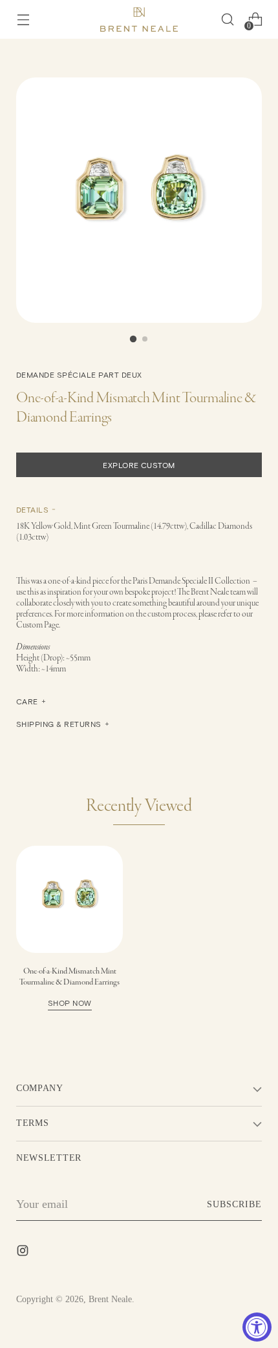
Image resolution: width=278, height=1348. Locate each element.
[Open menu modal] (23, 19)
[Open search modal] (227, 19)
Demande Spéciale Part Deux (79, 374)
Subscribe (234, 1204)
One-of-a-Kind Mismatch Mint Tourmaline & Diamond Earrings (69, 986)
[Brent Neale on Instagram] (24, 1253)
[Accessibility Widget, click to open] (257, 1327)
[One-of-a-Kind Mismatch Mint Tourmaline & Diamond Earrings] (69, 899)
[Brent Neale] (139, 19)
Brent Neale (110, 1299)
